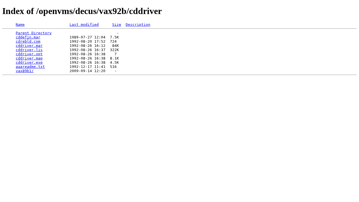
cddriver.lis (29, 50)
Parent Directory (34, 33)
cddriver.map (29, 58)
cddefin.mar (28, 37)
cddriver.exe (29, 62)
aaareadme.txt (30, 67)
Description (138, 24)
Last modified (84, 24)
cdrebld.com (28, 41)
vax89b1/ (25, 71)
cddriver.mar (29, 45)
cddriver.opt (29, 54)
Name (20, 24)
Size (116, 24)
